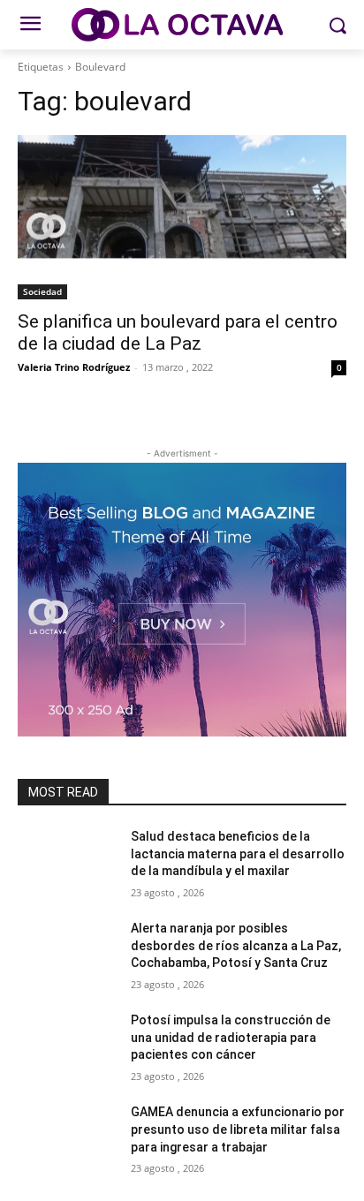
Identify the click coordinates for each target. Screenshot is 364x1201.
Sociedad (42, 291)
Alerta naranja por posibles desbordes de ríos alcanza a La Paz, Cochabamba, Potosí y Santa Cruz (236, 945)
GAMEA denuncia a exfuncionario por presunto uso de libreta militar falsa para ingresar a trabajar (238, 1129)
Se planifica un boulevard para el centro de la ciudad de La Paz (177, 332)
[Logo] (181, 25)
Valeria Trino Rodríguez (74, 367)
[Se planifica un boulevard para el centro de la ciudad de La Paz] (182, 217)
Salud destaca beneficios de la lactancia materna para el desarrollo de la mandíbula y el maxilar (238, 853)
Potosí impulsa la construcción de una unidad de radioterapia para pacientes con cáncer (230, 1037)
